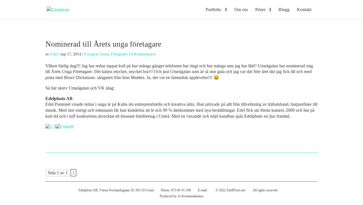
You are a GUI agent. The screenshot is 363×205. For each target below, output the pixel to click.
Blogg (284, 10)
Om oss (241, 10)
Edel (54, 54)
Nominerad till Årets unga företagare (103, 44)
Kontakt (304, 10)
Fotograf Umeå (96, 54)
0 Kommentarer (143, 54)
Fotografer (119, 54)
